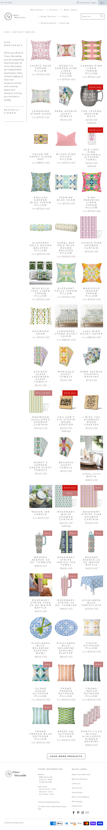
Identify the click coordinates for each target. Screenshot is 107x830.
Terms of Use (77, 788)
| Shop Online (48, 16)
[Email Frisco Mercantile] (87, 813)
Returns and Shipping (80, 797)
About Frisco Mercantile (81, 774)
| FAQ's (64, 16)
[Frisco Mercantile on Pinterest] (78, 813)
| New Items (69, 10)
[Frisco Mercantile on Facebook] (74, 813)
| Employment (48, 23)
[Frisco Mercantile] (15, 16)
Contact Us (76, 783)
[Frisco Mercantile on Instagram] (83, 813)
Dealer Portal (77, 806)
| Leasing (63, 23)
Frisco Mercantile (16, 823)
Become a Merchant (80, 779)
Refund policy (77, 801)
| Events (53, 10)
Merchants (37, 10)
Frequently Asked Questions (49, 802)
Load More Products (66, 756)
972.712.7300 (6, 3)
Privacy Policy (77, 792)
